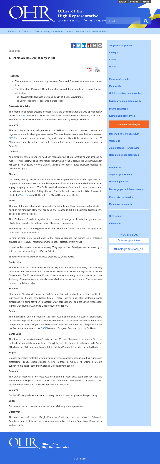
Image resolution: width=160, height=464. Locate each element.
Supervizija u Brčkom (120, 174)
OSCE (44, 328)
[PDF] (89, 45)
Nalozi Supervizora (119, 181)
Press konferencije (119, 79)
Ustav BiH (114, 140)
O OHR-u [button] (24, 31)
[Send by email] (100, 45)
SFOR (12, 138)
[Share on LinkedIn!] (84, 45)
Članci (112, 59)
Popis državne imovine (121, 197)
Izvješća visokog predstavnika (125, 100)
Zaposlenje (115, 222)
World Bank (25, 195)
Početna (12, 31)
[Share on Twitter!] (78, 45)
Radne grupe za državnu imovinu (126, 189)
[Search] (145, 21)
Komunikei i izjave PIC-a (122, 115)
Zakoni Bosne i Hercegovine (124, 147)
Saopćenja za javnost (120, 45)
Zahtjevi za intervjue (129, 124)
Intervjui (113, 52)
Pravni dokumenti (118, 108)
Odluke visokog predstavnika (49, 31)
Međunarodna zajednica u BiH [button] (91, 31)
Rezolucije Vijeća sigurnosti (124, 154)
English (122, 1)
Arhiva (69, 31)
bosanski (134, 1)
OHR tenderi (115, 215)
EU (24, 115)
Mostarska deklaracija (120, 204)
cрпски (146, 1)
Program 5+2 (115, 167)
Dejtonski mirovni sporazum (124, 133)
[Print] (94, 45)
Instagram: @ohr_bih (130, 249)
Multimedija (115, 86)
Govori (112, 66)
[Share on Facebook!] (73, 45)
